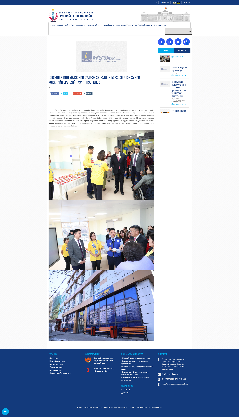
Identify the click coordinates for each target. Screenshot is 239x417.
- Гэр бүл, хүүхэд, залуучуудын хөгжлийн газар (137, 368)
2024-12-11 (52, 88)
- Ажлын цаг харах (56, 364)
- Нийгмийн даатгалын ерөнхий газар (135, 358)
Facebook (126, 390)
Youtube (126, 393)
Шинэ (166, 50)
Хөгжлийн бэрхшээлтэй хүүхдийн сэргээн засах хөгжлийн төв (103, 360)
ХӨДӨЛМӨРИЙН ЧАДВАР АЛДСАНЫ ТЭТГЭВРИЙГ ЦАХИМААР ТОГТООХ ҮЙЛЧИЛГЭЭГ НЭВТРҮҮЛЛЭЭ (179, 89)
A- (184, 2)
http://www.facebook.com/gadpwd (175, 384)
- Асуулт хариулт (55, 370)
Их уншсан (182, 50)
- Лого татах (53, 358)
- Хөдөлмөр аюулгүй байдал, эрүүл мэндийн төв (135, 379)
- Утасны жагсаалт (56, 367)
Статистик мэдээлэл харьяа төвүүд (179, 69)
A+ (189, 2)
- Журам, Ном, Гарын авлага (59, 373)
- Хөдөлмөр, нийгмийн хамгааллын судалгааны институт (134, 373)
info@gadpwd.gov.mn (170, 374)
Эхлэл (52, 25)
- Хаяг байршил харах (57, 361)
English (166, 2)
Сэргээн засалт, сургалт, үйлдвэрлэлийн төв (104, 370)
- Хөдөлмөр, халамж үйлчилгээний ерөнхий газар (134, 362)
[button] (64, 25)
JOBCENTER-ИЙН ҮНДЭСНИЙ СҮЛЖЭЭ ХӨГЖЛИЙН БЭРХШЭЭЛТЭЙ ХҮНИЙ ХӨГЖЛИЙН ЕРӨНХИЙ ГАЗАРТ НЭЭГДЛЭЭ (94, 80)
